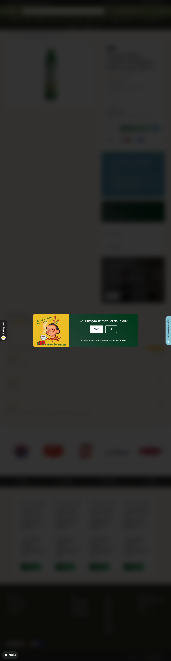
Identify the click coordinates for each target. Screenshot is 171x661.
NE (111, 329)
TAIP (96, 329)
